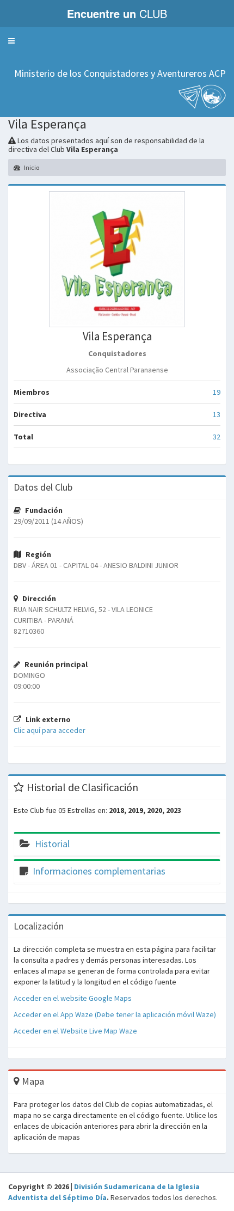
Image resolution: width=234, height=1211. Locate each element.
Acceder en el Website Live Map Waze (75, 1031)
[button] (11, 40)
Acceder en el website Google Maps (73, 998)
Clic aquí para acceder (49, 730)
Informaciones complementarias (99, 871)
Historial (52, 843)
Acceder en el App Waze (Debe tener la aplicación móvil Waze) (115, 1014)
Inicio (31, 167)
